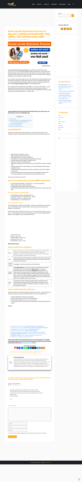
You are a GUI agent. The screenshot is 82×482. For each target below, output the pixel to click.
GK (59, 119)
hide (22, 116)
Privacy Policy (62, 4)
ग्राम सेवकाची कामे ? (13, 119)
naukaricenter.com (27, 343)
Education (29, 39)
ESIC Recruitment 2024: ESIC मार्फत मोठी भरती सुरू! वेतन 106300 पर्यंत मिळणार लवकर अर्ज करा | (25, 352)
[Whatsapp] (25, 348)
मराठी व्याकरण (60, 127)
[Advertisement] (29, 18)
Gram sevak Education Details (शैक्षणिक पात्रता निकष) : (20, 120)
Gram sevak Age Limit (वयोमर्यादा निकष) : (19, 122)
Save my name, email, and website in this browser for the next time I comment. (27, 433)
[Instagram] (16, 348)
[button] (73, 4)
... (14, 367)
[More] (43, 348)
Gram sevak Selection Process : (16, 126)
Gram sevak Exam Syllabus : (15, 124)
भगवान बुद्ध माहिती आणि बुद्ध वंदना (64, 93)
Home (33, 4)
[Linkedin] (29, 348)
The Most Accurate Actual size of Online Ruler (22, 336)
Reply (11, 399)
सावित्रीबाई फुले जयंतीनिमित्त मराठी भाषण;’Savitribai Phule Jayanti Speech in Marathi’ (28, 333)
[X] (34, 348)
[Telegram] (38, 348)
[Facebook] (21, 348)
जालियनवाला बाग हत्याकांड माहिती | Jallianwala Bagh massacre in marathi (65, 102)
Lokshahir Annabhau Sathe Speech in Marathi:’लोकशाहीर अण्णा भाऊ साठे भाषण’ (28, 332)
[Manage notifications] (79, 479)
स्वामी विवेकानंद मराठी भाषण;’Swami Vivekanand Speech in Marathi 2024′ (26, 335)
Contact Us (46, 4)
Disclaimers (54, 4)
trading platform (16, 383)
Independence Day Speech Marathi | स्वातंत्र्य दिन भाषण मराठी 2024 (25, 329)
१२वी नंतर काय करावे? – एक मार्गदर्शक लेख (66, 91)
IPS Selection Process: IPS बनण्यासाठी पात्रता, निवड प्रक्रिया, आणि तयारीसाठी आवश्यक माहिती (29, 327)
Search (60, 13)
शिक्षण (59, 129)
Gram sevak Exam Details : (16, 123)
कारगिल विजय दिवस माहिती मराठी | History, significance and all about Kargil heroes (64, 97)
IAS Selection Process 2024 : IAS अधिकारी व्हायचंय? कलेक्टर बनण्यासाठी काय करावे (27, 326)
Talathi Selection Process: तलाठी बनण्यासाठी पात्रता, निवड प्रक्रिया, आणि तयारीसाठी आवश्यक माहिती (25, 351)
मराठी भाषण (60, 125)
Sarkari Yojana (61, 121)
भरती (59, 123)
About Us (39, 4)
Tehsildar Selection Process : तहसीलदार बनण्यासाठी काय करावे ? (24, 330)
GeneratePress (48, 462)
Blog (69, 4)
